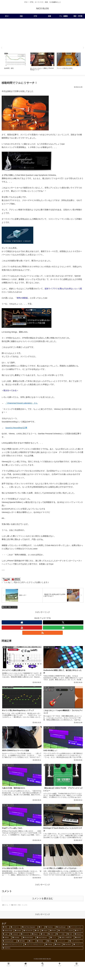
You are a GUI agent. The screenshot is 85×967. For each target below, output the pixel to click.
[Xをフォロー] (63, 622)
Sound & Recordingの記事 (16, 428)
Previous (2, 48)
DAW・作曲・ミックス (10, 607)
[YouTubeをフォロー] (22, 627)
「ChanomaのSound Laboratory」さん (21, 403)
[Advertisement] (42, 35)
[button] (78, 540)
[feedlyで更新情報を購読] (63, 627)
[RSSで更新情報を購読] (42, 633)
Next (83, 48)
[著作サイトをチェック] (22, 622)
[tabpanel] (16, 62)
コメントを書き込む (42, 898)
